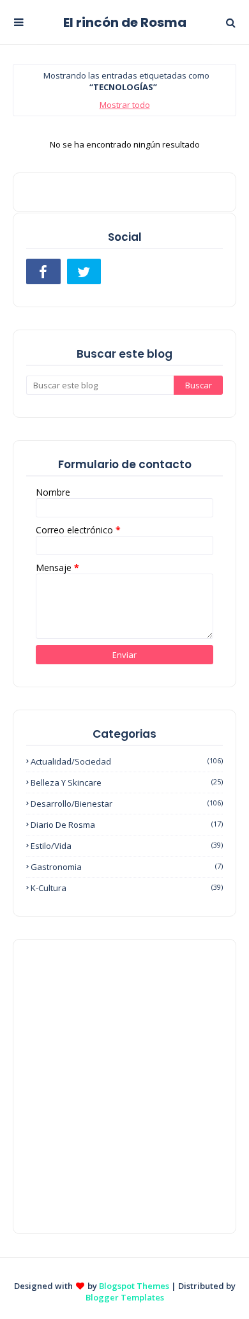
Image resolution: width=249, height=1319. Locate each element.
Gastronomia (127, 867)
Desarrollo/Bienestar (127, 803)
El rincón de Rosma (124, 22)
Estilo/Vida (127, 845)
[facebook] (43, 271)
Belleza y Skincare (127, 782)
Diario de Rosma (127, 824)
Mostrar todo (125, 105)
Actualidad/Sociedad (127, 761)
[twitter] (84, 271)
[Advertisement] (124, 1086)
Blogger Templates (125, 1297)
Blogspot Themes (134, 1286)
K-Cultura (127, 888)
